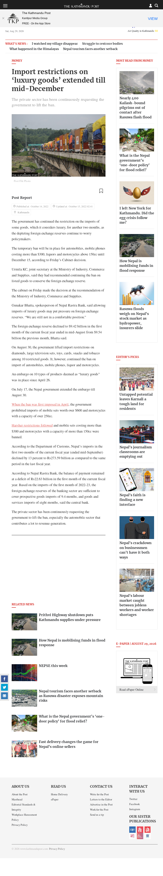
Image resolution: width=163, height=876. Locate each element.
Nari (132, 836)
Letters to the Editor (101, 799)
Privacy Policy (20, 825)
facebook (4, 678)
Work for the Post (99, 809)
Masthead (17, 799)
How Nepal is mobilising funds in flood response (136, 265)
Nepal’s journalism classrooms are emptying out (135, 452)
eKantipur (132, 829)
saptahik (140, 829)
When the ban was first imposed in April (40, 404)
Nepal (148, 829)
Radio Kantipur (140, 836)
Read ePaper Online (131, 689)
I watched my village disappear (55, 43)
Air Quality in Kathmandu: (143, 30)
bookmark (101, 191)
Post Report (22, 198)
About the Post (20, 794)
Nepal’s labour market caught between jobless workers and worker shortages (136, 605)
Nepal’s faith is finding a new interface (132, 499)
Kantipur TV (148, 836)
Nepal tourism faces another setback (90, 49)
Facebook (134, 804)
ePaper (54, 799)
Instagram (134, 809)
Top (154, 843)
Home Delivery (59, 794)
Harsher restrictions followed (32, 425)
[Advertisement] (58, 570)
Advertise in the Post (101, 804)
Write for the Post (99, 794)
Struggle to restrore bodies (102, 43)
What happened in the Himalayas (34, 49)
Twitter (133, 799)
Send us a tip (97, 814)
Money (17, 61)
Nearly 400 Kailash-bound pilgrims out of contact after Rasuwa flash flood (135, 108)
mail (4, 695)
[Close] (3, 18)
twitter (4, 687)
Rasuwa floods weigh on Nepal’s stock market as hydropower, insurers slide (134, 318)
